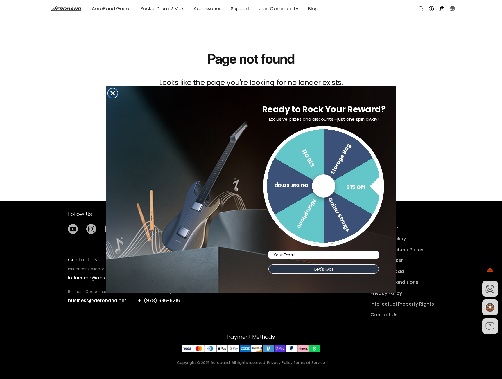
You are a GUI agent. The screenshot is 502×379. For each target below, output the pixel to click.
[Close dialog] (112, 93)
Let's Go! (323, 269)
